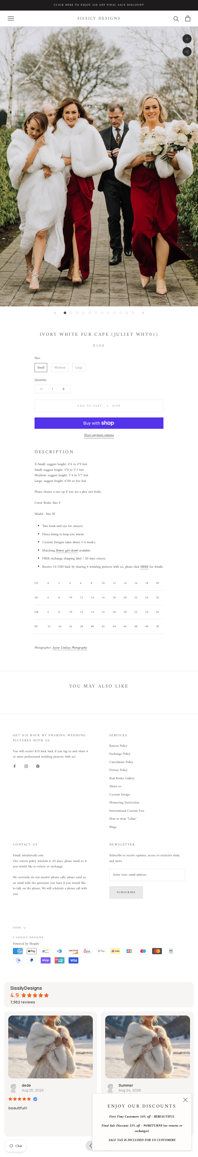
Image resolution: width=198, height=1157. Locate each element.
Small (40, 368)
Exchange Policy (119, 754)
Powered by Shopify (26, 944)
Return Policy (118, 746)
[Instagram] (26, 766)
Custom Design (119, 794)
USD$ (17, 928)
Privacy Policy (118, 770)
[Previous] (55, 313)
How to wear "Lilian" (123, 818)
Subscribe (126, 892)
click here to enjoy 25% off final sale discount (99, 5)
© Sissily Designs (28, 937)
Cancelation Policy (121, 762)
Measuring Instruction (124, 802)
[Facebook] (14, 766)
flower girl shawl (67, 551)
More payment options (99, 435)
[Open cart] (187, 18)
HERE (144, 567)
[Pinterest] (37, 766)
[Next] (143, 313)
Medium (59, 368)
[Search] (176, 18)
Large (78, 368)
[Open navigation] (11, 18)
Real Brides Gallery (122, 778)
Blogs (113, 827)
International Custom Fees (126, 811)
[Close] (185, 1099)
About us (115, 786)
